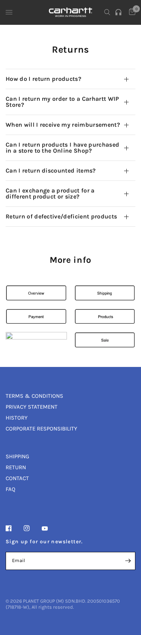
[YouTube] (50, 529)
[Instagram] (32, 528)
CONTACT (17, 478)
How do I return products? (43, 78)
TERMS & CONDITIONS (34, 396)
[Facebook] (14, 528)
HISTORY (16, 417)
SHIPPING (17, 456)
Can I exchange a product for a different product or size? (50, 193)
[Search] (107, 12)
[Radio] (119, 12)
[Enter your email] (127, 561)
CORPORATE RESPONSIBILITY (41, 428)
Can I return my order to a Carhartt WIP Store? (62, 101)
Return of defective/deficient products (61, 216)
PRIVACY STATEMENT (32, 406)
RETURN (16, 467)
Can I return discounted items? (51, 170)
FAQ (10, 489)
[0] (130, 12)
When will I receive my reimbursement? (63, 124)
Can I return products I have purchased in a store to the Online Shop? (62, 147)
